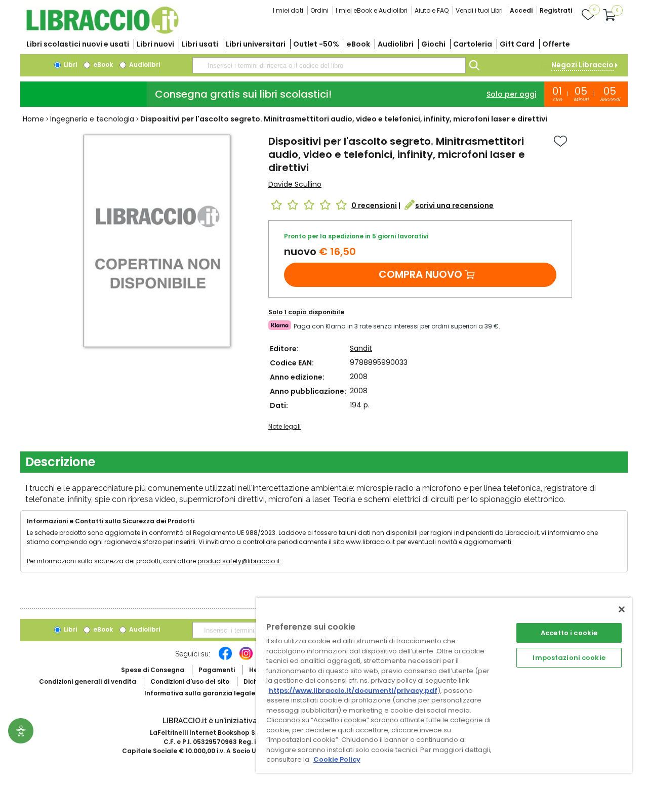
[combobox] (329, 65)
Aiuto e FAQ (432, 10)
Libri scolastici (77, 44)
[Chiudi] (622, 609)
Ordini (319, 10)
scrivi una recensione (454, 205)
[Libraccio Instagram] (246, 658)
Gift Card (517, 44)
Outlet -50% (316, 44)
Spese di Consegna (152, 670)
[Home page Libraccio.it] (102, 31)
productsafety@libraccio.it (238, 561)
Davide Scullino (294, 184)
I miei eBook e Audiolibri (372, 10)
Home (33, 119)
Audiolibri (396, 44)
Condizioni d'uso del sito (189, 681)
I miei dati (288, 10)
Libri (69, 64)
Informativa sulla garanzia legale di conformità (222, 693)
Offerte (556, 44)
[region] (444, 685)
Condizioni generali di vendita (87, 681)
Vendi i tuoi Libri (479, 10)
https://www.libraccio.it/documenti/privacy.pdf (353, 690)
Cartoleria (472, 44)
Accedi (521, 10)
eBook (358, 44)
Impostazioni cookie (569, 657)
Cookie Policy (336, 759)
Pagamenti (216, 670)
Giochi (433, 44)
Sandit (361, 348)
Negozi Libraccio (582, 65)
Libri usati (200, 44)
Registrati (556, 10)
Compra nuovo (420, 274)
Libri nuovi (155, 44)
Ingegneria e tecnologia (92, 119)
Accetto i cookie (569, 633)
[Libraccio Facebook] (225, 658)
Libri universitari (256, 44)
